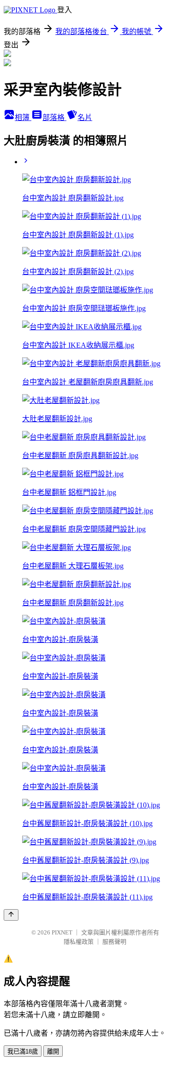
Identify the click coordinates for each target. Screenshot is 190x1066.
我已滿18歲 (22, 1051)
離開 (53, 1051)
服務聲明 (114, 941)
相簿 (23, 117)
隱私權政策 (79, 941)
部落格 (54, 117)
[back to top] (11, 915)
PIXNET (62, 932)
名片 (84, 117)
